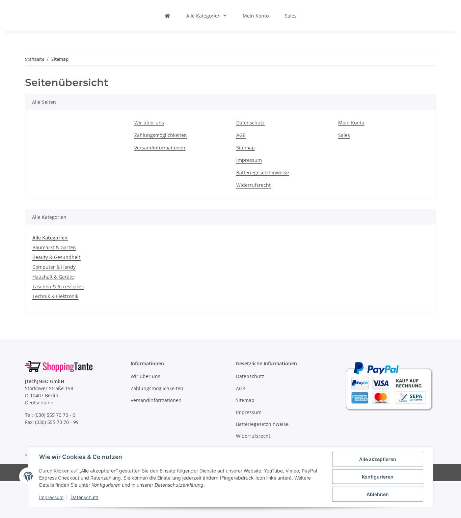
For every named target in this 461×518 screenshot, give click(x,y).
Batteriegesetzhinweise (262, 172)
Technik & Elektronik (55, 296)
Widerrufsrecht (253, 185)
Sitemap (245, 147)
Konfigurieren (378, 477)
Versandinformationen (159, 147)
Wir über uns (149, 122)
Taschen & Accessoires (58, 286)
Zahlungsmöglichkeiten (160, 135)
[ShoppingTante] (167, 16)
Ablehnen (378, 494)
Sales (291, 15)
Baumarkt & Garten (54, 247)
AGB (241, 135)
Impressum (51, 497)
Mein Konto (256, 15)
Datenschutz (85, 497)
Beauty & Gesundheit (56, 257)
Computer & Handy (54, 267)
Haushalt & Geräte (53, 277)
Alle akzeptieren (377, 459)
